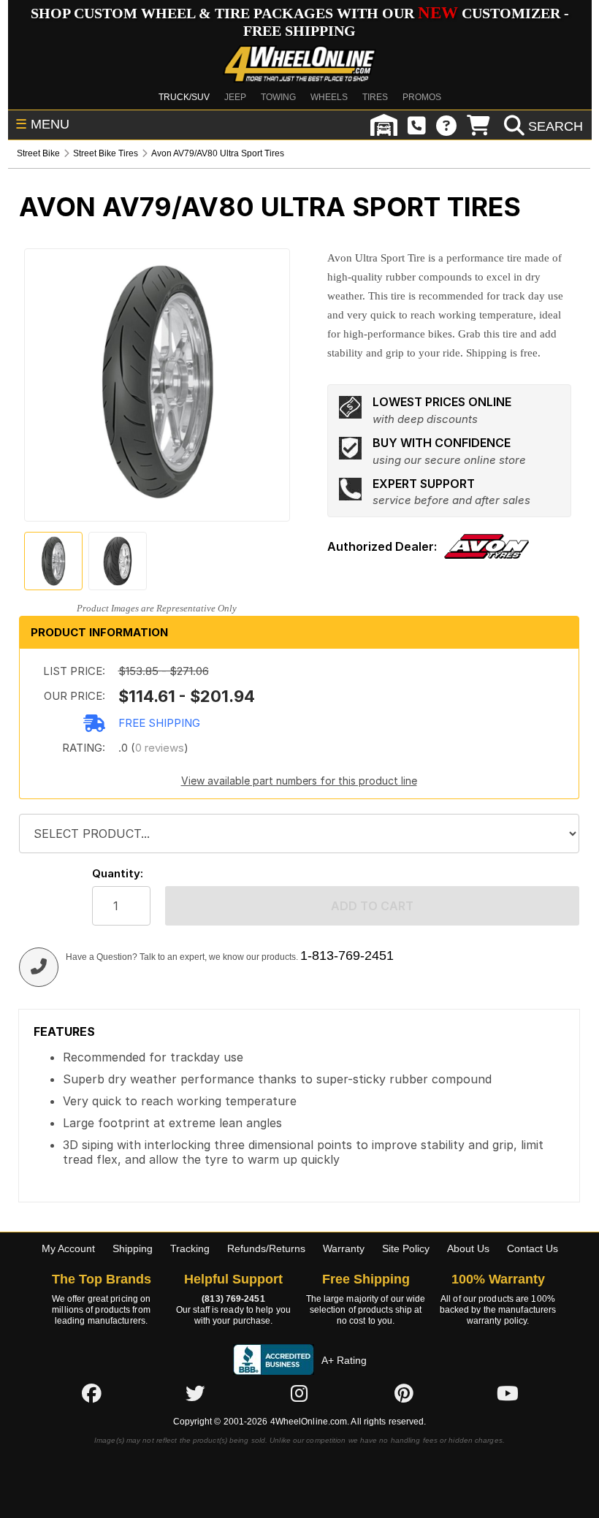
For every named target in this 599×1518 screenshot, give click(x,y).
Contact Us (532, 1248)
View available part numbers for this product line (299, 780)
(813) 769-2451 (233, 1299)
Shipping (132, 1248)
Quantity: (117, 873)
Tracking (190, 1248)
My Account (68, 1248)
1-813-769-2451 (347, 955)
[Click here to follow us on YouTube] (507, 1393)
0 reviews (159, 748)
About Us (468, 1248)
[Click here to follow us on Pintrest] (404, 1393)
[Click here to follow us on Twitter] (195, 1393)
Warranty (344, 1248)
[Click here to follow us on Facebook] (91, 1393)
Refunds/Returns (266, 1248)
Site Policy (406, 1248)
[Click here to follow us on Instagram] (299, 1393)
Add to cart (372, 906)
